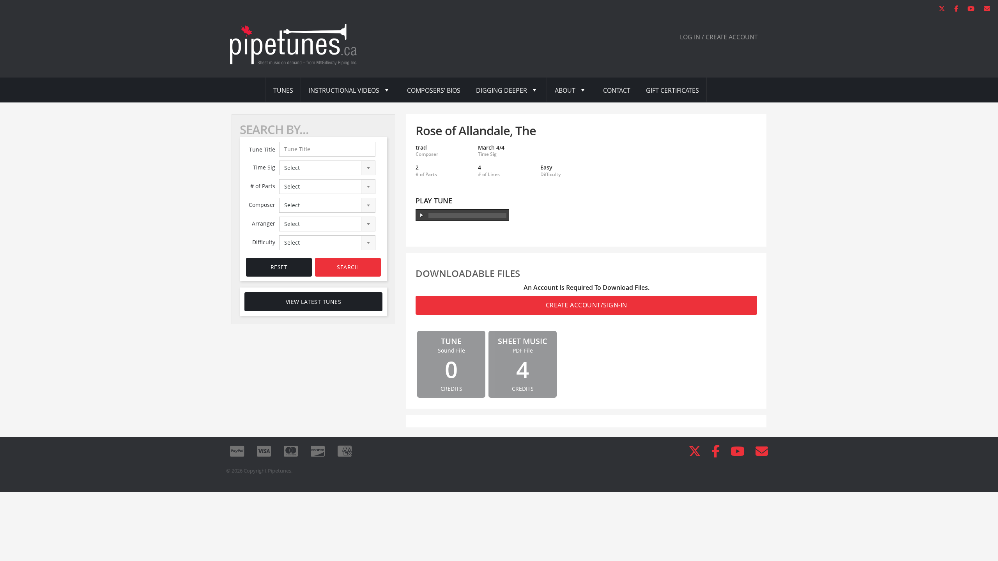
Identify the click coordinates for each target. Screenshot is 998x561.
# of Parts (262, 186)
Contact (616, 90)
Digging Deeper (501, 90)
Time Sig (264, 167)
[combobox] (327, 168)
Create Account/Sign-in (586, 305)
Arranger (263, 223)
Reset (279, 267)
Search (348, 267)
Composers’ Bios (433, 90)
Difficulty (263, 242)
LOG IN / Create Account (719, 37)
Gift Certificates (672, 90)
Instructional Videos (344, 90)
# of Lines (489, 174)
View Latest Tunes (314, 301)
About (565, 90)
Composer (262, 204)
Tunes (283, 90)
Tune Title (262, 149)
